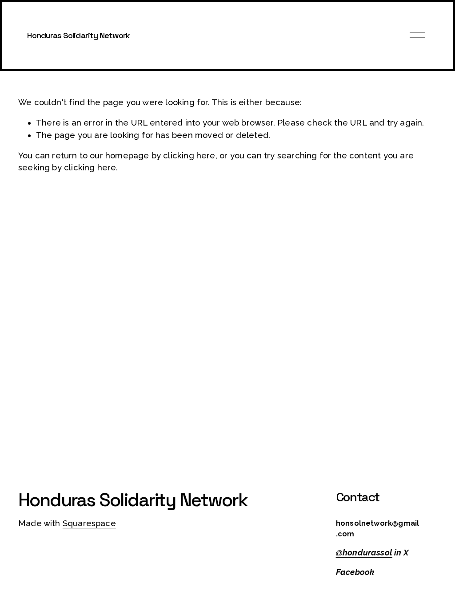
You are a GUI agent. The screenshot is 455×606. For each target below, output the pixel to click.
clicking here (189, 155)
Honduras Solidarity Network (78, 35)
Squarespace (89, 523)
